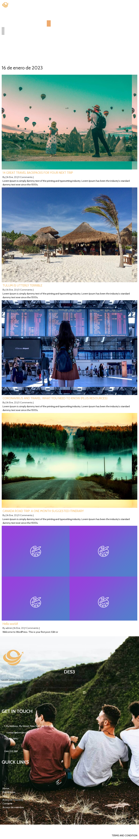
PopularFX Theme (27, 828)
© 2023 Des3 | (9, 828)
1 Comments (31, 628)
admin (9, 628)
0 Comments (25, 177)
